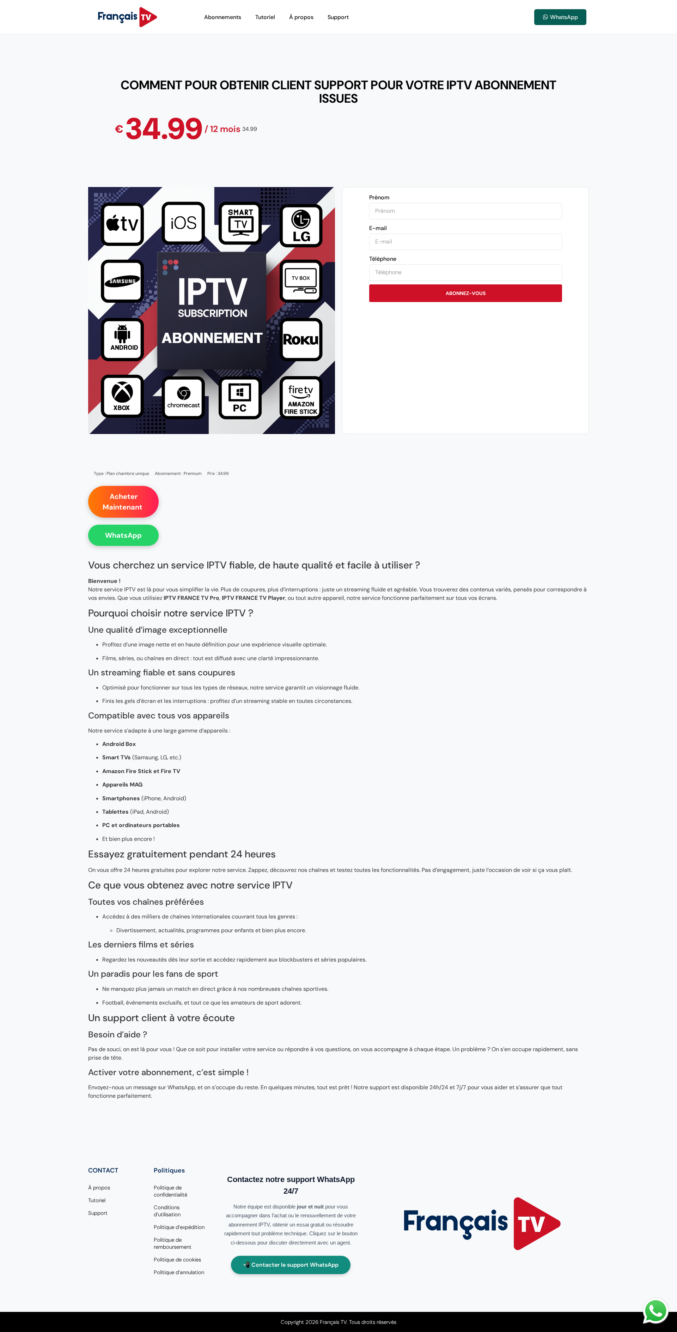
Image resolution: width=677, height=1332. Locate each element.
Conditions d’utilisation (167, 1211)
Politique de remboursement (172, 1243)
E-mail (378, 228)
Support (338, 17)
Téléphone (382, 259)
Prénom (379, 197)
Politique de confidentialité (170, 1191)
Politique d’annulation (179, 1272)
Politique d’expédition (179, 1227)
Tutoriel (265, 17)
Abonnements (222, 17)
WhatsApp (123, 535)
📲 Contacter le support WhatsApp (290, 1264)
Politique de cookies (177, 1259)
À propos (301, 17)
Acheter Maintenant (123, 502)
